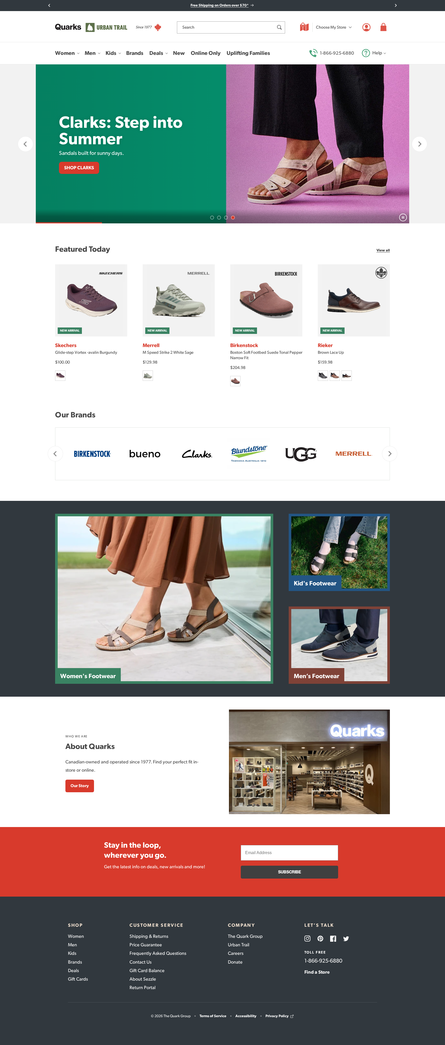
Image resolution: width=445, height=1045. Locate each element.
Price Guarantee (146, 945)
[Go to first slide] (419, 144)
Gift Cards (78, 979)
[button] (383, 27)
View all (383, 250)
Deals (73, 970)
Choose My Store (331, 27)
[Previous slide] (25, 144)
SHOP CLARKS (79, 168)
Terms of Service (213, 1016)
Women (76, 936)
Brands (75, 962)
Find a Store (317, 972)
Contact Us (140, 962)
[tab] (212, 217)
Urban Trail (238, 945)
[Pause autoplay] (403, 217)
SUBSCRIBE (289, 872)
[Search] (279, 27)
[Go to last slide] (49, 5)
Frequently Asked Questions (158, 953)
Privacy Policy (277, 1016)
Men (72, 945)
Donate (235, 962)
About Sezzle (143, 979)
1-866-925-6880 (337, 53)
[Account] (366, 27)
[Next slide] (395, 5)
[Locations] (304, 27)
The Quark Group (245, 936)
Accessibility (245, 1016)
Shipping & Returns (149, 936)
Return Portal (143, 987)
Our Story (80, 785)
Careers (235, 953)
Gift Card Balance (147, 970)
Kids (72, 953)
